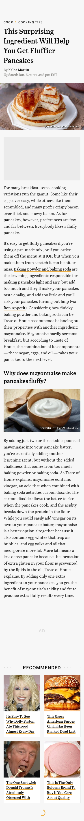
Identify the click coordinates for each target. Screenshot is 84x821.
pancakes (12, 219)
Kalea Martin (18, 69)
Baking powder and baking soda (42, 269)
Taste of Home (17, 320)
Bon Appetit (15, 307)
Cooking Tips (30, 22)
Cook (8, 22)
